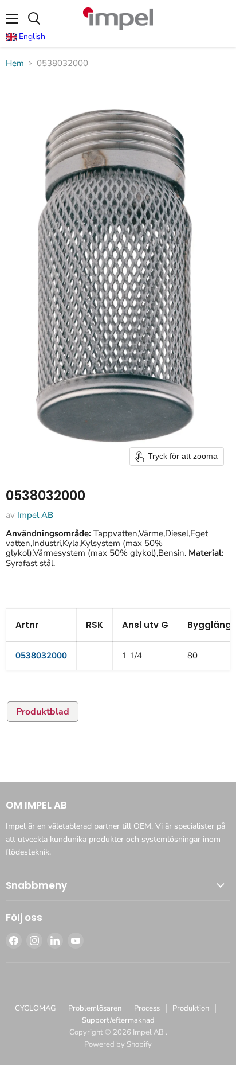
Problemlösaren (94, 1008)
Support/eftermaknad (118, 1020)
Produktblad (42, 711)
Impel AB (35, 515)
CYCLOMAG (35, 1008)
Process (147, 1008)
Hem (15, 63)
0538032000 (41, 655)
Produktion (190, 1008)
